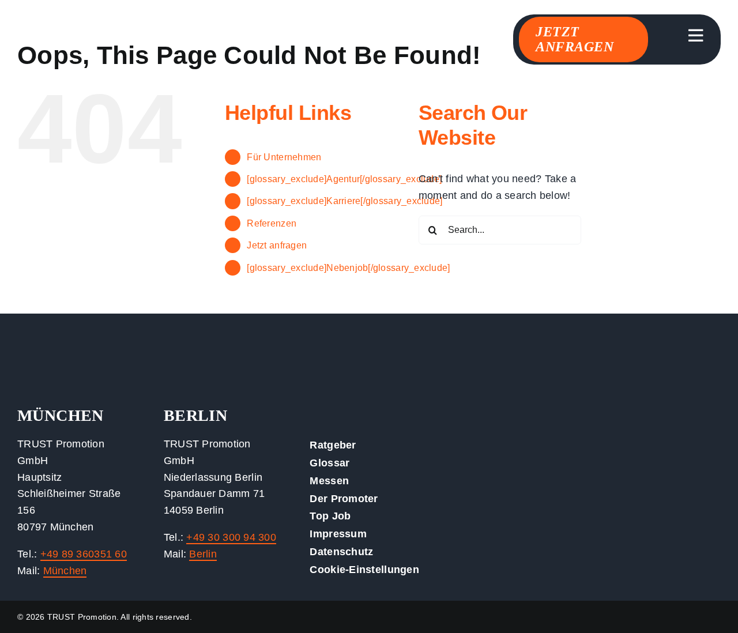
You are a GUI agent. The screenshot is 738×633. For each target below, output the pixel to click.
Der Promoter (344, 498)
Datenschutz (341, 551)
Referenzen (271, 223)
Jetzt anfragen (277, 245)
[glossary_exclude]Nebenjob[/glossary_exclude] (348, 268)
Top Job (330, 516)
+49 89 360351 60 (83, 554)
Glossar (329, 463)
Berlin (203, 554)
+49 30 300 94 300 (231, 537)
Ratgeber (333, 445)
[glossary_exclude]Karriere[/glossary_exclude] (344, 201)
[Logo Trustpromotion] (103, 34)
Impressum (338, 534)
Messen (329, 481)
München (65, 571)
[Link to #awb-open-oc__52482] (696, 35)
